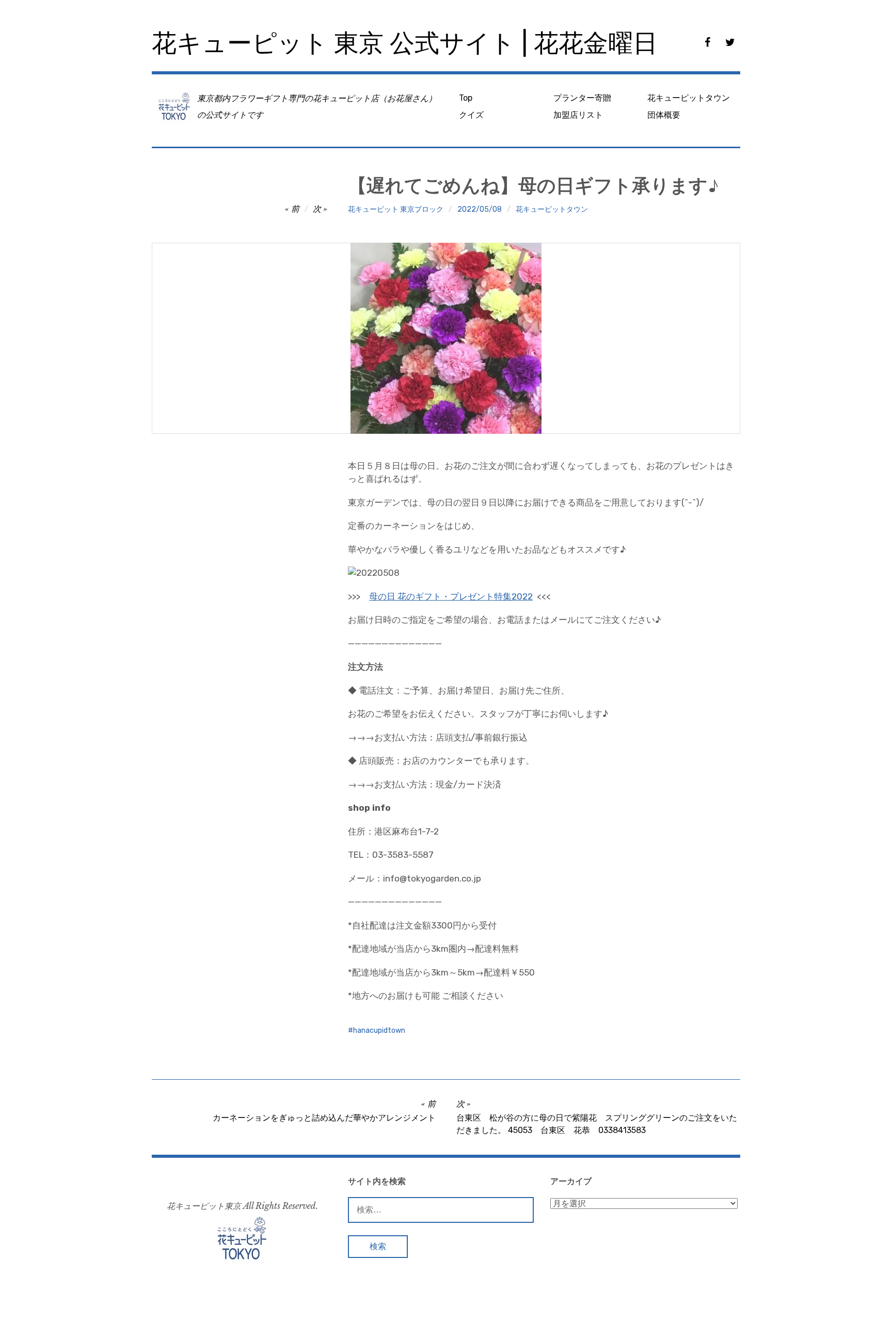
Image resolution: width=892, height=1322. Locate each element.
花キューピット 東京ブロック (395, 209)
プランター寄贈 (582, 98)
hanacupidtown (379, 1030)
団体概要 (663, 115)
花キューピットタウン (688, 98)
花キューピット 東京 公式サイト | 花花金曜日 (405, 43)
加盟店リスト (578, 115)
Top (465, 98)
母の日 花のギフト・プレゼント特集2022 (451, 596)
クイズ (471, 115)
